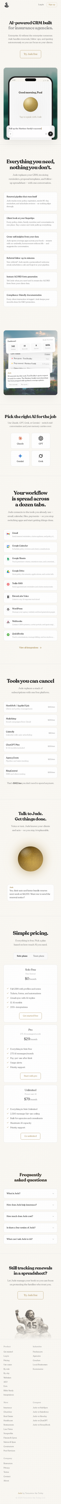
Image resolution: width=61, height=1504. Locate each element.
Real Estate (8, 1416)
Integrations (9, 1394)
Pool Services (9, 1450)
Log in (6, 1356)
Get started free (30, 1015)
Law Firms (8, 1429)
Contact (7, 1476)
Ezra (5, 1386)
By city (6, 1373)
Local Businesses (40, 1364)
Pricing (6, 1360)
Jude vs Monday (40, 1416)
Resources (8, 1463)
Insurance (8, 1407)
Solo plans (22, 956)
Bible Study (9, 1390)
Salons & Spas (10, 1442)
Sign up (52, 4)
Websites (7, 1377)
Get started (8, 1351)
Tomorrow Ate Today (34, 1493)
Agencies (37, 1356)
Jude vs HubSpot (40, 1407)
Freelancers (37, 1351)
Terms (6, 1472)
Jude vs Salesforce (41, 1412)
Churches (8, 1412)
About (6, 1480)
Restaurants (9, 1424)
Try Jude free (30, 54)
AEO (5, 1382)
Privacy (7, 1468)
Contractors (9, 1446)
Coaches (36, 1360)
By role (7, 1369)
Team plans (38, 956)
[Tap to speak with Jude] (30, 104)
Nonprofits (8, 1433)
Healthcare (8, 1420)
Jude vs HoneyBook (41, 1424)
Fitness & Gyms (10, 1438)
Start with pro (30, 1076)
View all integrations (28, 647)
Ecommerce (38, 1369)
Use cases (8, 1364)
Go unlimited (30, 1136)
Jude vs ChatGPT (40, 1420)
